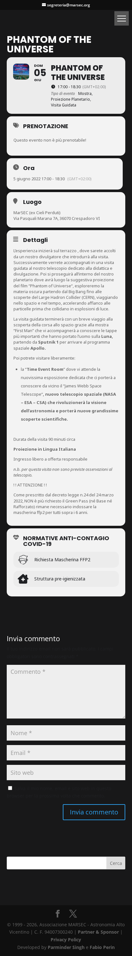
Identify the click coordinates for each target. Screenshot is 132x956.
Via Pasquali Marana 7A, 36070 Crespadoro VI (56, 218)
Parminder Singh (66, 947)
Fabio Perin (102, 947)
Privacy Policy (66, 940)
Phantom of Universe (50, 286)
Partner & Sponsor (98, 932)
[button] (121, 18)
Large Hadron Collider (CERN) (67, 297)
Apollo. (38, 348)
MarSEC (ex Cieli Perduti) (37, 212)
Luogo (32, 202)
